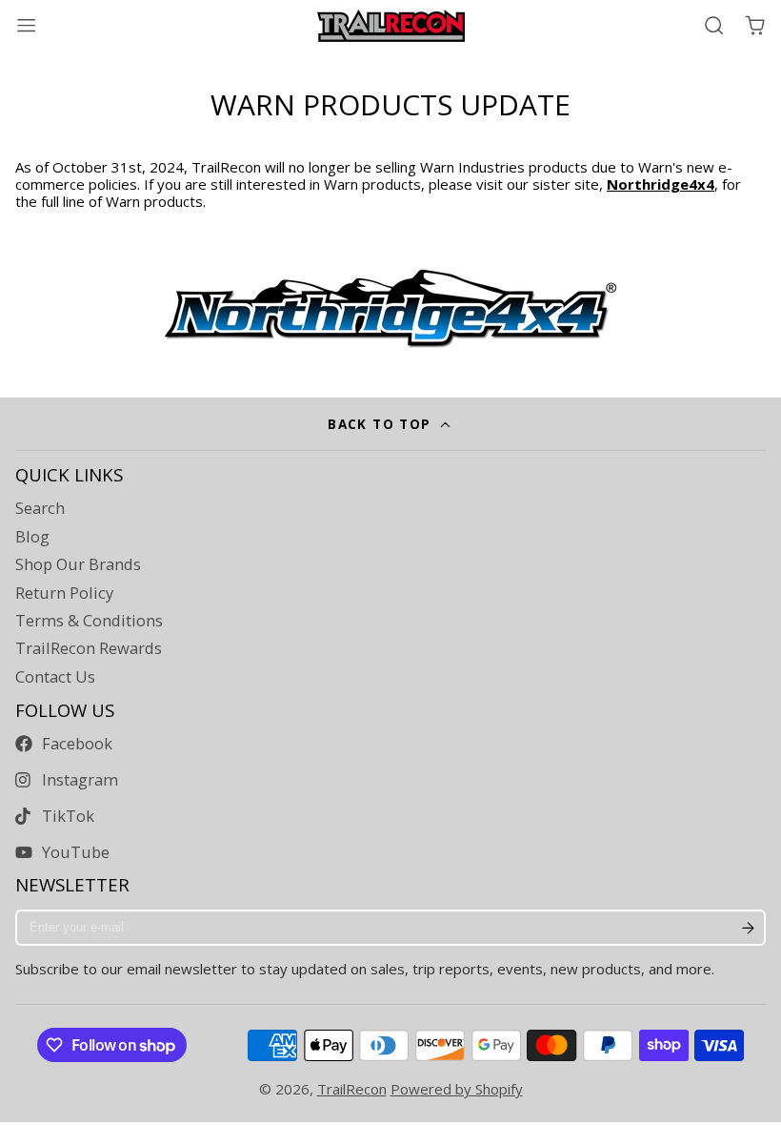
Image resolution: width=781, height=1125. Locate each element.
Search (40, 508)
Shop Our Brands (78, 564)
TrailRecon (352, 1088)
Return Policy (64, 593)
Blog (32, 536)
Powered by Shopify (456, 1088)
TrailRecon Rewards (88, 648)
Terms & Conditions (89, 620)
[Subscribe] (748, 928)
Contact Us (55, 676)
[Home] (391, 26)
